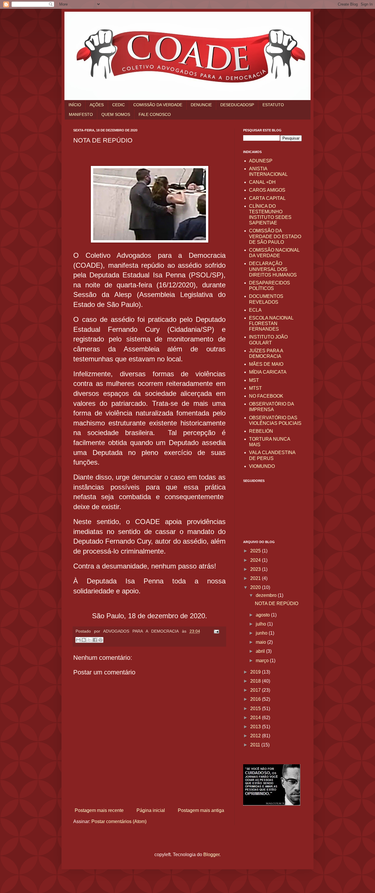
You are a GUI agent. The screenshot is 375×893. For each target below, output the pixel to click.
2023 (256, 569)
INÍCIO (75, 104)
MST (254, 380)
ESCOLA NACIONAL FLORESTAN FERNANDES (271, 323)
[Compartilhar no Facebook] (95, 640)
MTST (255, 388)
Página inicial (151, 810)
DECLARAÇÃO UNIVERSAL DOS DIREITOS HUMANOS (273, 269)
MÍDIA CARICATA (268, 372)
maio (261, 642)
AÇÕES (97, 104)
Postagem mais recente (99, 810)
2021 (256, 578)
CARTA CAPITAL (267, 198)
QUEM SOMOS (115, 114)
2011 (255, 744)
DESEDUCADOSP (237, 104)
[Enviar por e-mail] (78, 640)
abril (261, 651)
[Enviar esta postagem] (215, 631)
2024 (256, 560)
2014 (256, 717)
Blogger (211, 854)
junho (262, 633)
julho (261, 623)
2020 (256, 587)
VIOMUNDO (262, 466)
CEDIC (118, 104)
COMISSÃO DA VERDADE (157, 104)
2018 (256, 681)
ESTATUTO (273, 104)
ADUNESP (260, 160)
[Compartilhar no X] (89, 640)
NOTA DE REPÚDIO (276, 603)
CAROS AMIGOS (267, 190)
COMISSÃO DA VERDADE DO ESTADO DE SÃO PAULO (275, 236)
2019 (256, 671)
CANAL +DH (262, 182)
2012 (256, 735)
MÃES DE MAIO (266, 364)
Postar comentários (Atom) (118, 821)
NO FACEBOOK (266, 396)
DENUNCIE (201, 104)
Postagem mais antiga (201, 810)
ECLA (255, 310)
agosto (263, 614)
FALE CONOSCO (155, 114)
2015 (256, 708)
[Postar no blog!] (84, 640)
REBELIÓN (261, 431)
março (263, 660)
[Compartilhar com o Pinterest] (100, 640)
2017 (256, 690)
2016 (256, 699)
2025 (256, 550)
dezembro (267, 595)
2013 (256, 726)
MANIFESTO (81, 114)
